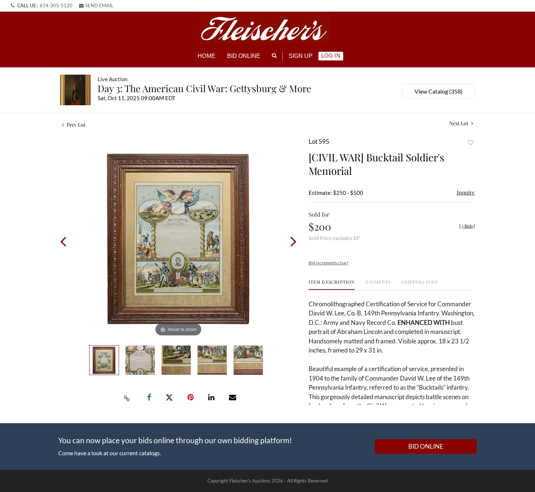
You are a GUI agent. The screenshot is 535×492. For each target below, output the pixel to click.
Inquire (466, 192)
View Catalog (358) (439, 91)
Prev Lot (76, 124)
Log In (330, 55)
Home (206, 56)
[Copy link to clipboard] (127, 397)
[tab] (332, 284)
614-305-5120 (56, 5)
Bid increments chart (328, 262)
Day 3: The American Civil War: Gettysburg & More (204, 88)
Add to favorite (470, 142)
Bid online (244, 56)
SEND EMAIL (99, 5)
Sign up (301, 56)
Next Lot (459, 123)
